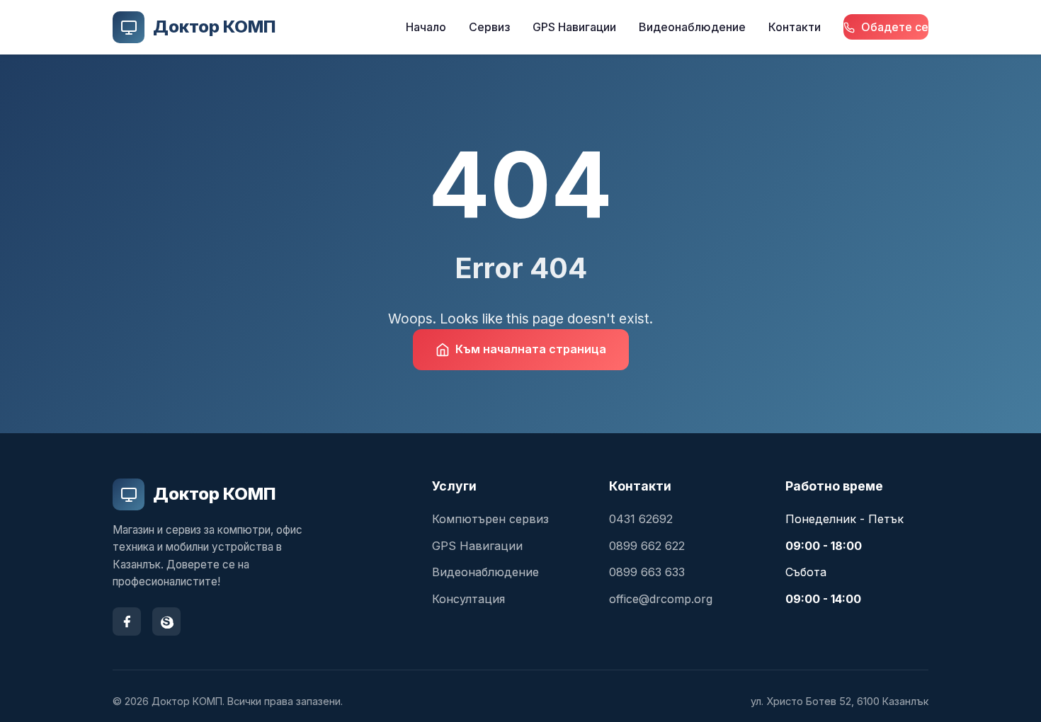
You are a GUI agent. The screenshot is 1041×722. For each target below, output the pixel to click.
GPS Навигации (574, 27)
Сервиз (489, 27)
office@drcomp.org (660, 599)
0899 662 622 (647, 546)
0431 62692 (641, 519)
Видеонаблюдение (692, 27)
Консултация (468, 599)
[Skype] (166, 621)
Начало (426, 27)
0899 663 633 (647, 572)
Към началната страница (530, 349)
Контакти (794, 27)
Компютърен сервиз (490, 519)
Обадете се (893, 27)
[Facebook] (127, 621)
